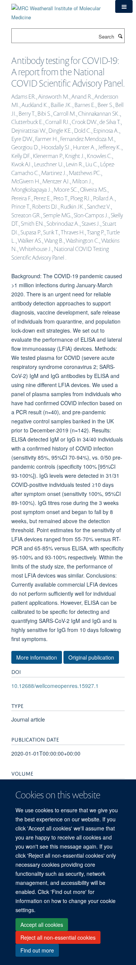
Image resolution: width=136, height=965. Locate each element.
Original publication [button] (91, 657)
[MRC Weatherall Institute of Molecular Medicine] (57, 10)
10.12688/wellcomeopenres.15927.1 (55, 685)
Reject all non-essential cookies (58, 937)
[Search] (120, 36)
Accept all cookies (41, 924)
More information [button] (36, 657)
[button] (124, 6)
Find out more (37, 950)
